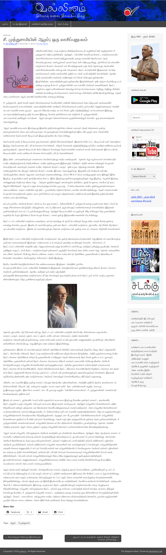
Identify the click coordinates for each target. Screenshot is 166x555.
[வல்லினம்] (83, 10)
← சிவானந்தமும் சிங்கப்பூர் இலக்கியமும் (23, 537)
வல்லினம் (23, 551)
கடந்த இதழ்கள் (20, 24)
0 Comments (42, 43)
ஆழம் (13, 523)
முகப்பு (5, 24)
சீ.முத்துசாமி (24, 523)
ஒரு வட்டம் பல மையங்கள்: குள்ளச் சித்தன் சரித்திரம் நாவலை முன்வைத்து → (96, 538)
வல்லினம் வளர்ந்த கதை (42, 24)
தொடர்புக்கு (63, 24)
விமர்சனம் (7, 35)
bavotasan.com (155, 551)
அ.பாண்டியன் (11, 43)
